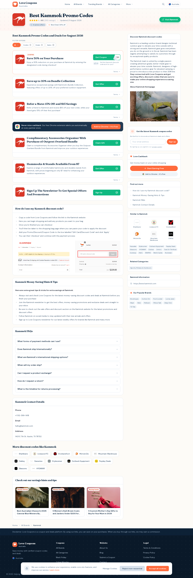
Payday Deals (170, 246)
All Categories (114, 4)
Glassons (133, 249)
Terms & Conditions (151, 548)
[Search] (163, 4)
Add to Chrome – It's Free (106, 126)
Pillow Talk (157, 303)
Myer (132, 303)
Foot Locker (157, 299)
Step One (168, 303)
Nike (139, 303)
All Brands (78, 4)
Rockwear (168, 253)
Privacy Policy (149, 552)
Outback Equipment (157, 246)
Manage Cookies (110, 568)
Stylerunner (143, 246)
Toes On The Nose (170, 249)
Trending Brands (95, 4)
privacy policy (157, 147)
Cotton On (146, 299)
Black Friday (61, 557)
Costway (133, 253)
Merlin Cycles (157, 253)
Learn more (54, 570)
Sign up (172, 142)
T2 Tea (132, 307)
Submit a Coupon (107, 557)
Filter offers (18, 41)
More (128, 4)
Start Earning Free (155, 168)
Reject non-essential (132, 568)
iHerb (141, 253)
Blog (101, 552)
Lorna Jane (170, 299)
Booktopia (134, 299)
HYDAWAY (142, 249)
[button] (16, 45)
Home (67, 4)
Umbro (158, 249)
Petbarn (147, 303)
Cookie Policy (149, 557)
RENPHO (148, 253)
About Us (104, 548)
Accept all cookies (157, 568)
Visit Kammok (171, 19)
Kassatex (133, 246)
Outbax (151, 249)
